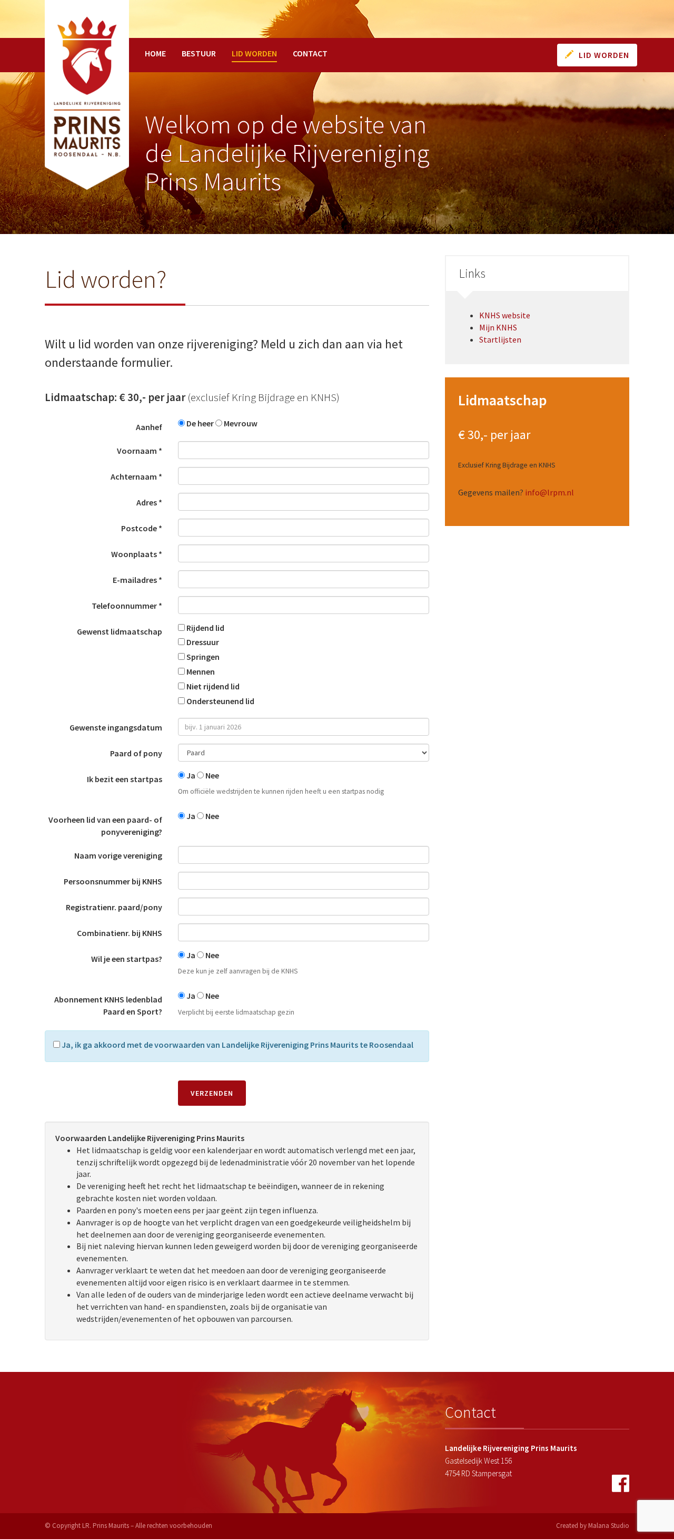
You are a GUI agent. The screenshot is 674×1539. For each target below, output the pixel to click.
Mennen (200, 671)
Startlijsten (500, 339)
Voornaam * (139, 450)
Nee (211, 775)
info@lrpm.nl (549, 492)
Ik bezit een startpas (124, 779)
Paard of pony (136, 753)
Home (155, 53)
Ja (190, 775)
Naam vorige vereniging (118, 855)
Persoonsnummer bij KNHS (113, 881)
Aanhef (149, 427)
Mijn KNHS (498, 327)
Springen (202, 656)
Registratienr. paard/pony (114, 907)
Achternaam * (136, 476)
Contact (310, 53)
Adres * (149, 502)
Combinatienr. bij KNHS (119, 933)
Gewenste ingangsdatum (116, 727)
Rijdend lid (204, 627)
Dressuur (202, 642)
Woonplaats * (136, 554)
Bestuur (199, 53)
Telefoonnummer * (127, 605)
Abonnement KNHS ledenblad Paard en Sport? (108, 1005)
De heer (199, 423)
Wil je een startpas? (126, 958)
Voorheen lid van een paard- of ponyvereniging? (105, 825)
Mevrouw (239, 423)
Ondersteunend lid (219, 701)
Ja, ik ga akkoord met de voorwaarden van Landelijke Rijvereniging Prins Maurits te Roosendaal (236, 1044)
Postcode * (141, 528)
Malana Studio (608, 1525)
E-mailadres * (137, 579)
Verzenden (212, 1093)
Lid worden (254, 53)
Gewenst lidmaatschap (119, 631)
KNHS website (504, 315)
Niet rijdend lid (212, 686)
